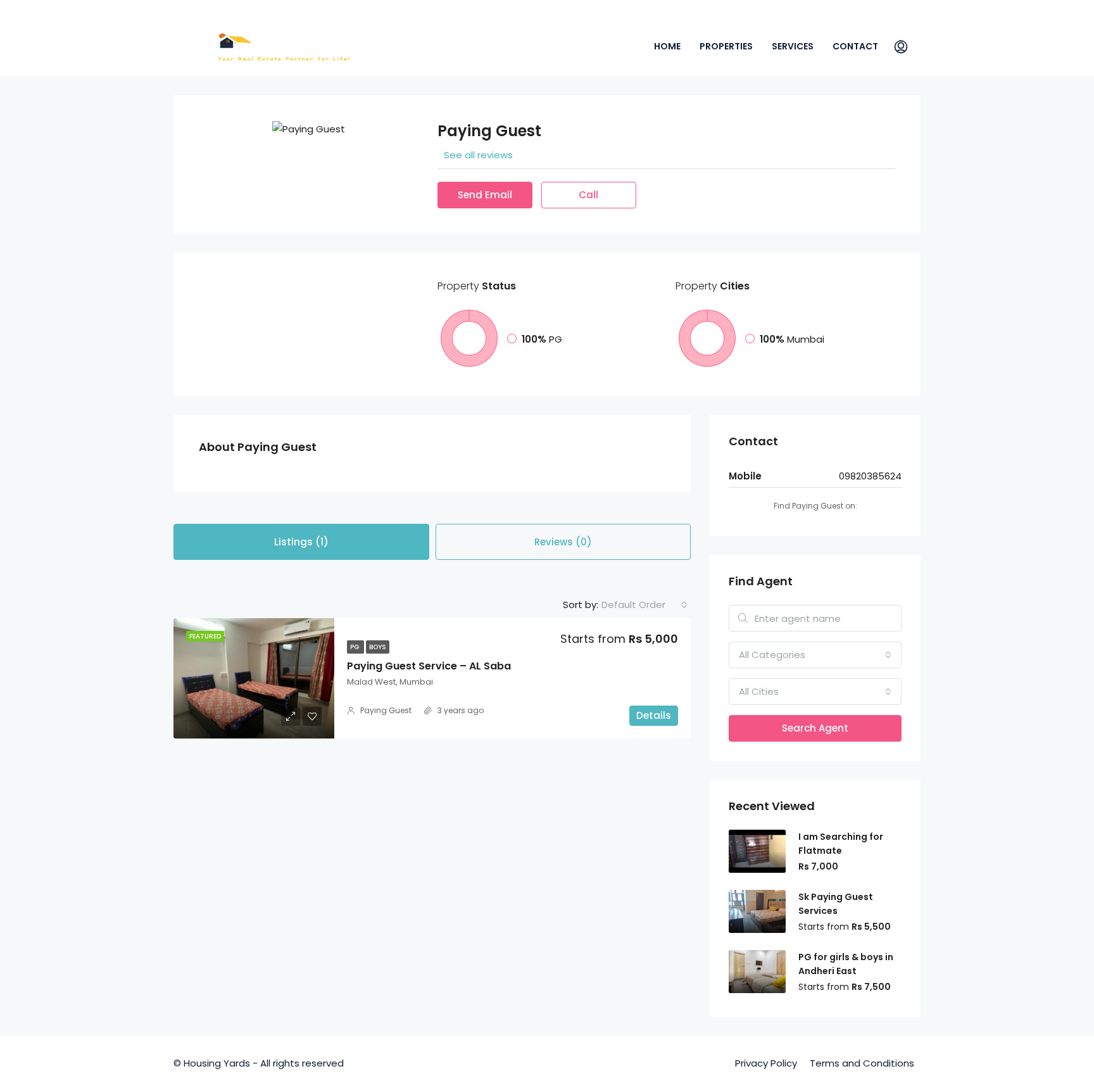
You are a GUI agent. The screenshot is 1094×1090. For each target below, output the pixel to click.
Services (793, 46)
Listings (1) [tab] (301, 541)
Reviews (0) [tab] (563, 541)
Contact (855, 46)
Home (667, 46)
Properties (726, 46)
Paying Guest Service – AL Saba (429, 666)
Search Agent (815, 728)
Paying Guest (386, 710)
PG (355, 647)
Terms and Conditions (862, 1063)
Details (653, 715)
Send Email (485, 194)
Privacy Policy (766, 1063)
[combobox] (644, 605)
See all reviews (478, 155)
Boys (377, 647)
